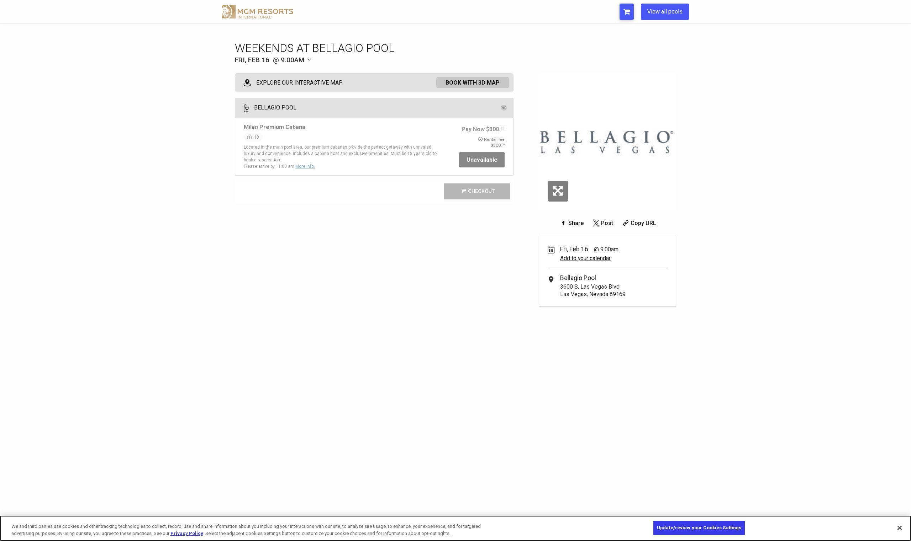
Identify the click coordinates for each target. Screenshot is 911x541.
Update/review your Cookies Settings (699, 527)
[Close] (899, 528)
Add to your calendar (585, 258)
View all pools (665, 11)
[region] (455, 528)
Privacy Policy (186, 533)
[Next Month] (350, 71)
